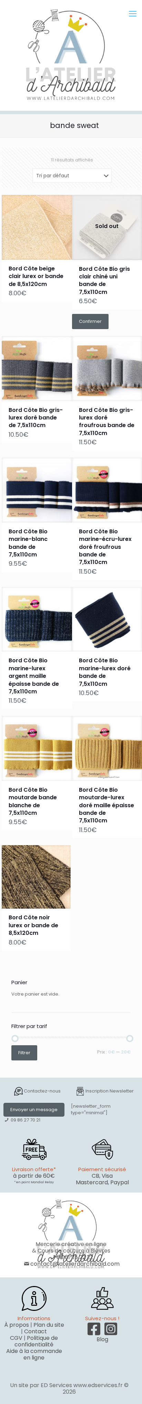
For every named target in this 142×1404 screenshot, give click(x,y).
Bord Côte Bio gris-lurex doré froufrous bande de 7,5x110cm (106, 421)
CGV (16, 1338)
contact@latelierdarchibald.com (75, 1264)
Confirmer (90, 321)
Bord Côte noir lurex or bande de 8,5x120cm (33, 925)
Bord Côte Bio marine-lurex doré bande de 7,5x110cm (105, 672)
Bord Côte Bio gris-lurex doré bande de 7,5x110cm (36, 417)
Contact (35, 1331)
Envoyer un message (34, 1109)
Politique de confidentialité (36, 1341)
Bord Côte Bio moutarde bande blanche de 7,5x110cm (33, 801)
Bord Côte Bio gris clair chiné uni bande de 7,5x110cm (104, 280)
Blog (102, 1339)
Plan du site (48, 1325)
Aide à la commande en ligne (34, 1354)
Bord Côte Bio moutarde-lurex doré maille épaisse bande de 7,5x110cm (106, 805)
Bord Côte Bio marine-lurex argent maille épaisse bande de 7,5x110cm (34, 675)
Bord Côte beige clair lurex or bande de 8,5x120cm (36, 276)
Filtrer (24, 1052)
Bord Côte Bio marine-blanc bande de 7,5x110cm (28, 542)
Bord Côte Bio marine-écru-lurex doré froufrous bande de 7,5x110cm (105, 546)
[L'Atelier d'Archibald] (71, 55)
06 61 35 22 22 (75, 1257)
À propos (16, 1325)
